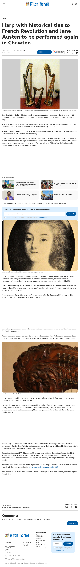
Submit (71, 214)
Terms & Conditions (39, 536)
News (4, 18)
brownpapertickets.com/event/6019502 (43, 467)
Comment (72, 523)
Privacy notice (43, 217)
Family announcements (41, 547)
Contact (38, 538)
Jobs (37, 542)
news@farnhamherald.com (17, 559)
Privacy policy (40, 540)
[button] (4, 4)
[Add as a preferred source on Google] (58, 52)
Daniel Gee (7, 51)
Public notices (40, 544)
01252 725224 (15, 555)
